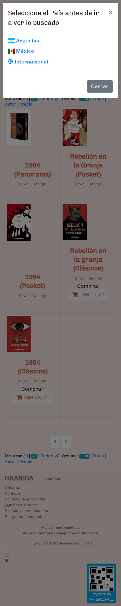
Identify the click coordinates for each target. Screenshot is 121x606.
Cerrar (100, 86)
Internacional (30, 62)
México (24, 51)
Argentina (28, 41)
